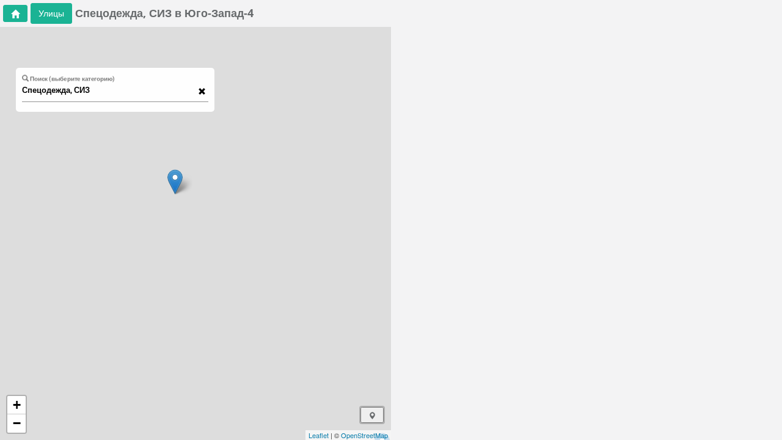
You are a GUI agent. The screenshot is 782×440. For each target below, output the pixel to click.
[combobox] (109, 90)
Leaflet (319, 435)
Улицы (51, 13)
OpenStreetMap (364, 435)
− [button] (17, 423)
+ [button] (17, 405)
